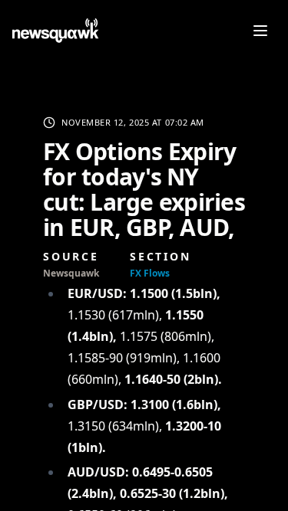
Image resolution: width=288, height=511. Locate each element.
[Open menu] (260, 30)
